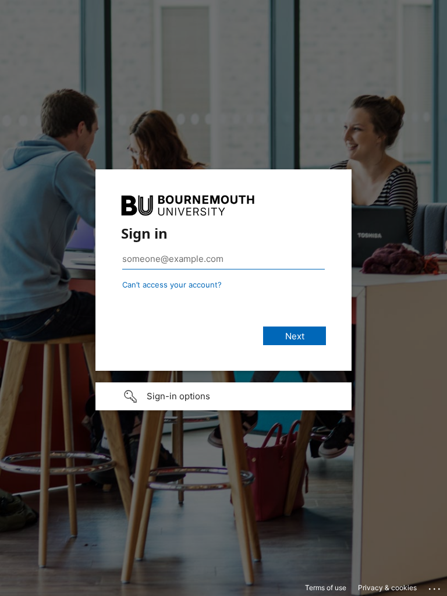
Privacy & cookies (387, 587)
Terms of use (325, 587)
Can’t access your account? (172, 284)
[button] (223, 396)
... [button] (435, 586)
